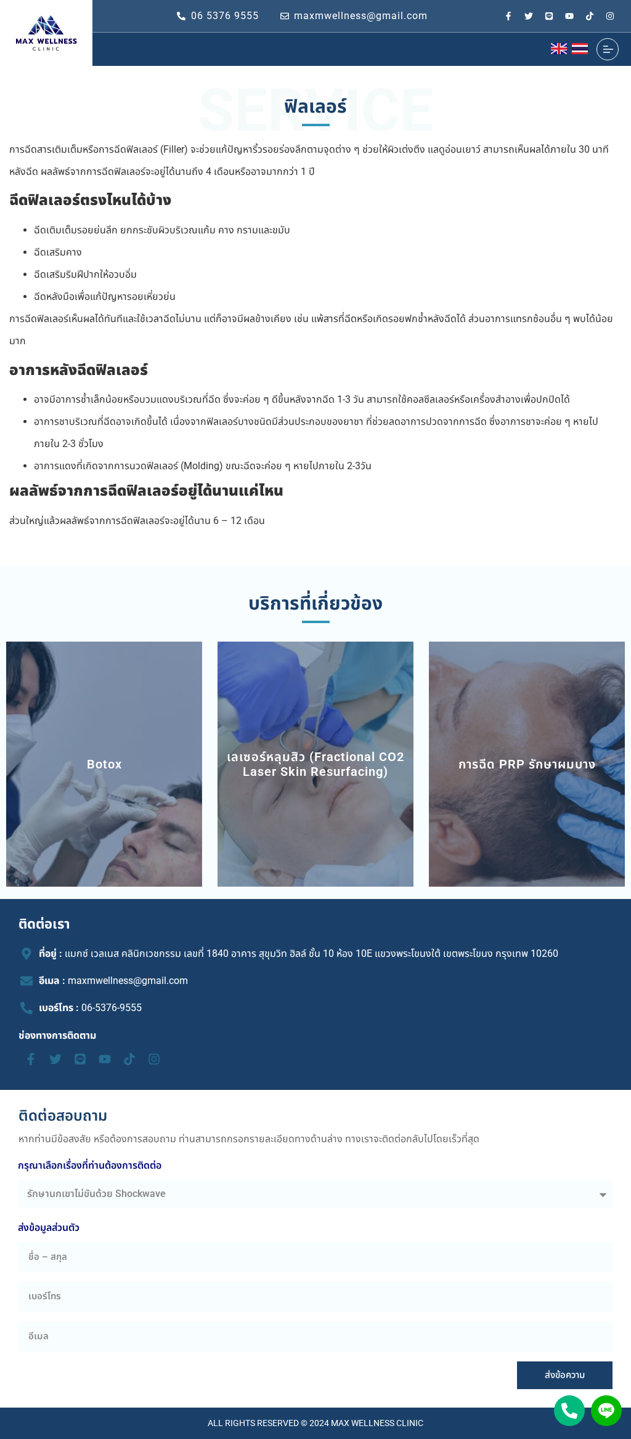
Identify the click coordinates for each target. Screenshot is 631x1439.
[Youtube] (569, 16)
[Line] (549, 16)
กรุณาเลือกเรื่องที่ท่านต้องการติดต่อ (89, 1165)
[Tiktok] (589, 16)
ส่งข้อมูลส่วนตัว (48, 1227)
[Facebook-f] (508, 16)
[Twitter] (528, 16)
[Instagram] (610, 16)
